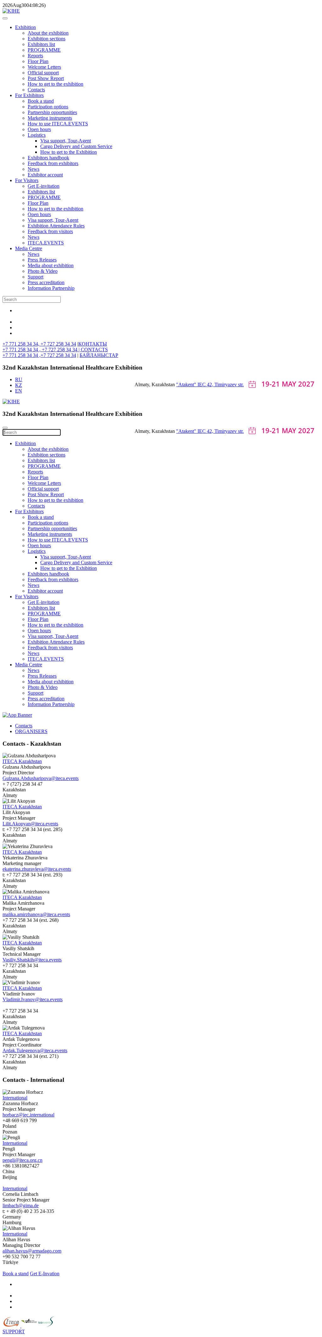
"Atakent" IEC (191, 384)
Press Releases (42, 259)
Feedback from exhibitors (53, 163)
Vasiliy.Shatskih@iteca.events (32, 959)
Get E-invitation (43, 186)
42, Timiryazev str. (225, 384)
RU (18, 379)
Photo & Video (43, 271)
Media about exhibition (51, 265)
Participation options (48, 106)
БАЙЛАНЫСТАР (99, 355)
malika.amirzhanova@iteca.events (36, 914)
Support (35, 276)
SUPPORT (14, 1331)
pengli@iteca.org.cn (22, 1160)
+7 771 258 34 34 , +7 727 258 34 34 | (42, 349)
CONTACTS (94, 349)
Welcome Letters (44, 67)
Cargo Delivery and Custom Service (76, 146)
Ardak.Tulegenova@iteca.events (35, 1050)
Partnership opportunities (52, 112)
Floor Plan (38, 61)
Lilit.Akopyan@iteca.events (30, 823)
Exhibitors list (41, 44)
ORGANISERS (31, 731)
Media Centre (28, 248)
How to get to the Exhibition (68, 152)
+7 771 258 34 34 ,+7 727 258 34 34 (39, 355)
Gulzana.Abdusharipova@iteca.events (41, 778)
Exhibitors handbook (48, 157)
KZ (18, 385)
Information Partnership (51, 288)
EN (18, 390)
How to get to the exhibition (55, 84)
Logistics (37, 135)
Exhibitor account (45, 174)
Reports (35, 55)
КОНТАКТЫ (92, 344)
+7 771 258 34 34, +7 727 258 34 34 (39, 344)
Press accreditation (46, 282)
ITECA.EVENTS (46, 242)
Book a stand (41, 101)
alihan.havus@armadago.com (32, 1251)
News (33, 169)
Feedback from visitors (50, 231)
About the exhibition (48, 33)
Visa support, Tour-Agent (65, 140)
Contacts (36, 89)
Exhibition (25, 27)
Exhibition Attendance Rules (56, 225)
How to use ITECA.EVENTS (58, 123)
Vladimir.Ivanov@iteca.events (33, 999)
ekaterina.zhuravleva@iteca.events (37, 869)
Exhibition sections (46, 38)
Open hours (39, 129)
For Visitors (26, 180)
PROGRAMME (44, 50)
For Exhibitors (29, 95)
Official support (43, 72)
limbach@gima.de (21, 1205)
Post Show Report (46, 78)
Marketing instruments (50, 118)
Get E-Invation (44, 1273)
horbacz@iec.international (28, 1114)
